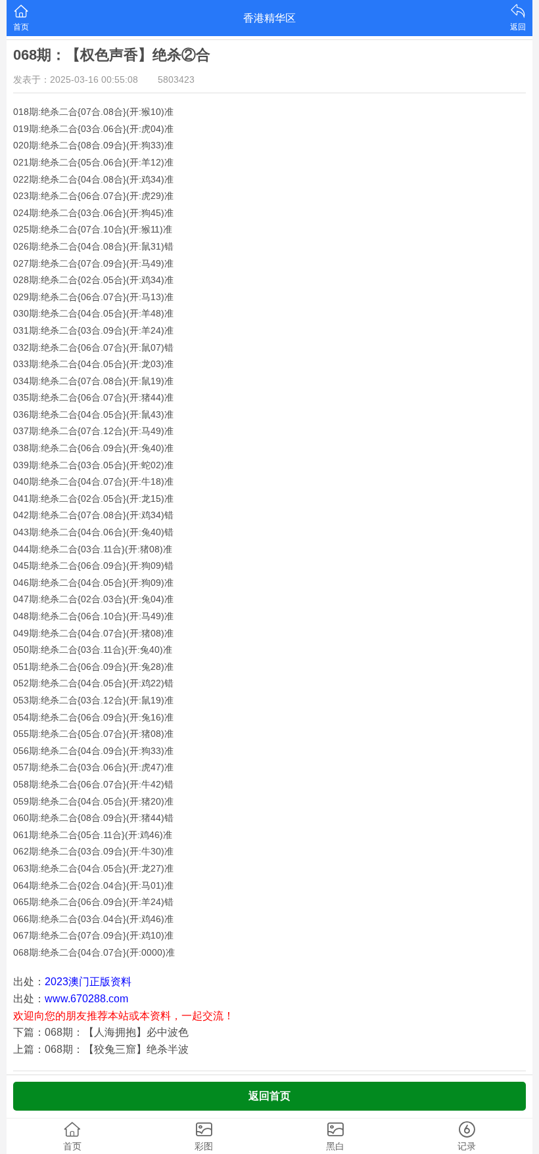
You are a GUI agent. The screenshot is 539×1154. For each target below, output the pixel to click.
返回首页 (269, 1095)
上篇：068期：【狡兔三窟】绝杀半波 (101, 1049)
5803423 (176, 79)
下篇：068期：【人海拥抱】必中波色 (101, 1032)
